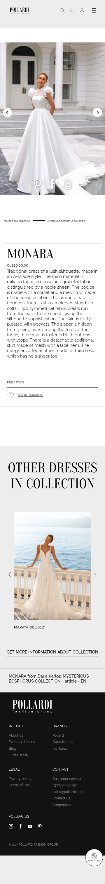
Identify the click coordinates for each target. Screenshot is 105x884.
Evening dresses (22, 742)
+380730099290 (64, 785)
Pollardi (58, 735)
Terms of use (19, 785)
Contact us (61, 798)
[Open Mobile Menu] (94, 10)
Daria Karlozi (62, 742)
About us (16, 735)
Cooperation (62, 805)
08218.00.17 (37, 627)
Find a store (15, 382)
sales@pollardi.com (68, 792)
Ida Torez (59, 749)
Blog (12, 749)
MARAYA (21, 627)
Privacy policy (20, 779)
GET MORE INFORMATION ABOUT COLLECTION (52, 652)
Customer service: (66, 779)
